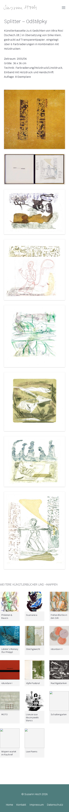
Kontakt (21, 804)
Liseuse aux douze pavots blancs (32, 717)
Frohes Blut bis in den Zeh (59, 616)
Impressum (36, 804)
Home (9, 804)
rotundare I (6, 683)
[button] (34, 119)
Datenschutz (55, 804)
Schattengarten (59, 714)
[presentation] (10, 601)
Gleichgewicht (33, 649)
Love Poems (31, 751)
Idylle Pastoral (33, 683)
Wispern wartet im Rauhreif (8, 753)
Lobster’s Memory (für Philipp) (9, 651)
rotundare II (57, 649)
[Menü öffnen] (63, 8)
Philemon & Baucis (6, 616)
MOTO (4, 714)
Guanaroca (31, 615)
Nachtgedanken (59, 683)
